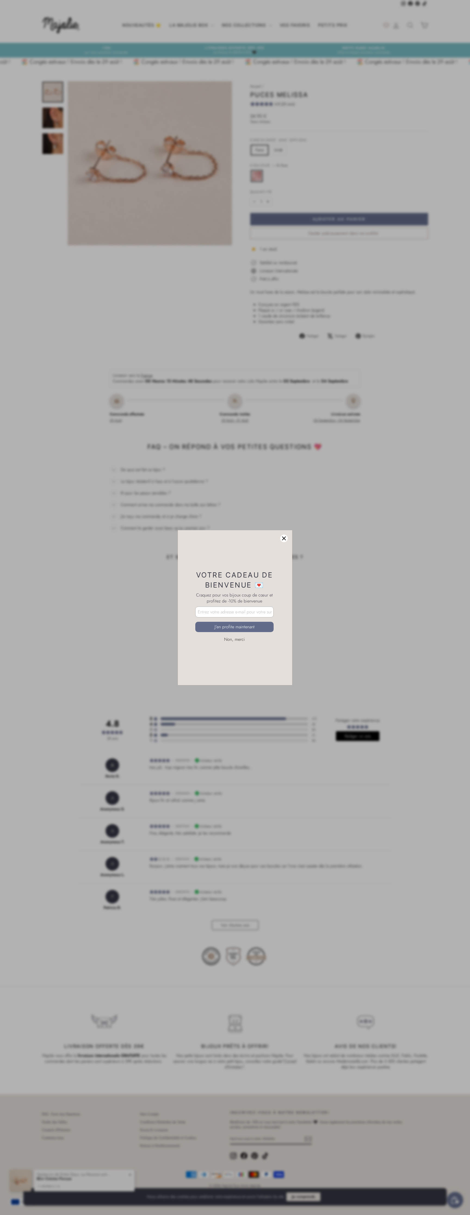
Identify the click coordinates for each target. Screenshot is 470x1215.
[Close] (284, 538)
